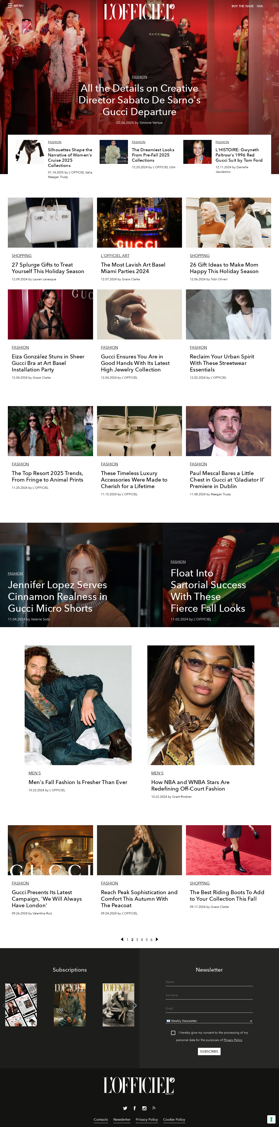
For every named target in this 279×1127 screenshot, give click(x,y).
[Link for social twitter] (125, 1109)
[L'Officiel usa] (139, 12)
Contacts (101, 1119)
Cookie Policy (174, 1119)
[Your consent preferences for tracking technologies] (271, 1119)
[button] (134, 1005)
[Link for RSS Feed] (154, 1109)
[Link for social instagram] (144, 1109)
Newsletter (122, 1119)
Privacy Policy (233, 1040)
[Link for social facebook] (135, 1109)
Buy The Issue (243, 6)
